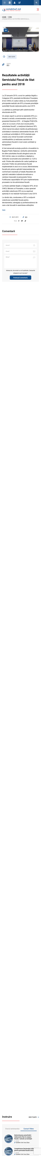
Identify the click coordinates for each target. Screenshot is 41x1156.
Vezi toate (33, 1117)
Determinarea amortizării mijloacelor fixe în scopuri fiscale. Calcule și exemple (23, 1136)
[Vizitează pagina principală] (11, 10)
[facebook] (18, 221)
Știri (10, 17)
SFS (8, 65)
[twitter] (22, 221)
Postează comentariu (20, 278)
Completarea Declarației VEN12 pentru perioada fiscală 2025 (25, 1149)
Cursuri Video (29, 1129)
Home (4, 17)
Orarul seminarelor (12, 1129)
